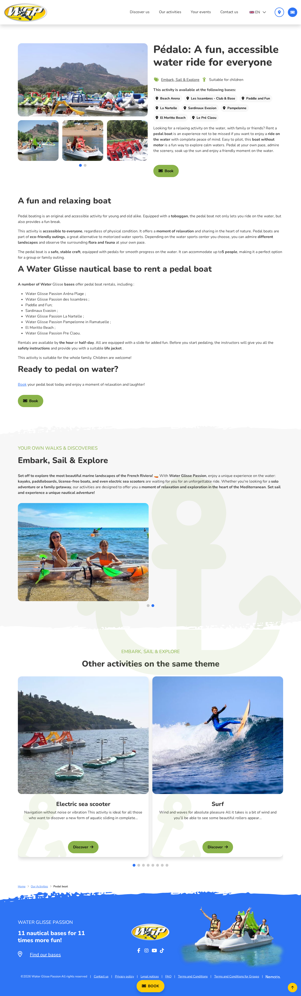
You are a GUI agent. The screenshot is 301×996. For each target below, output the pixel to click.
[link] (83, 79)
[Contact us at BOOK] (292, 12)
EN (257, 12)
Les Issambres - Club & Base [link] (213, 98)
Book (22, 384)
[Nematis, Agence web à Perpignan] (273, 976)
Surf (218, 804)
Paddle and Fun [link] (258, 98)
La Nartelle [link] (168, 108)
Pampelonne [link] (236, 108)
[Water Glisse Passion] (25, 12)
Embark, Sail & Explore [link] (180, 79)
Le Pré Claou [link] (206, 117)
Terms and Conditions (193, 976)
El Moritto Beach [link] (173, 117)
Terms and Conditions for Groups (236, 976)
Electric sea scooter (83, 804)
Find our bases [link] (45, 955)
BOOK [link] (153, 986)
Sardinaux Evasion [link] (202, 108)
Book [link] (169, 171)
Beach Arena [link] (170, 98)
